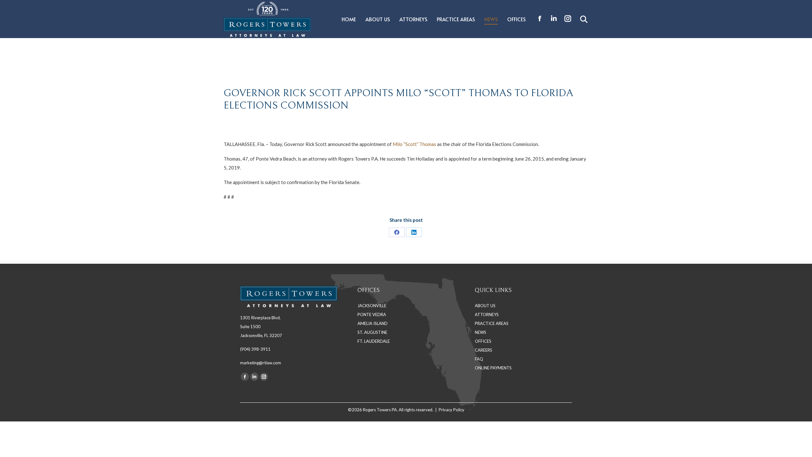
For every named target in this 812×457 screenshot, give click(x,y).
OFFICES (483, 341)
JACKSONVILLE (371, 305)
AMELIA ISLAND (372, 323)
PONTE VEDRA (371, 314)
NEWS (480, 332)
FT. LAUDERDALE (373, 341)
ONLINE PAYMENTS (493, 367)
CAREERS (483, 350)
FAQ (479, 358)
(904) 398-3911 (255, 349)
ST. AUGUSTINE (372, 332)
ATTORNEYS (487, 314)
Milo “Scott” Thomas (415, 144)
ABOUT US (485, 305)
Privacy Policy (451, 409)
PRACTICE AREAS (491, 323)
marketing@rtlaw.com (260, 362)
